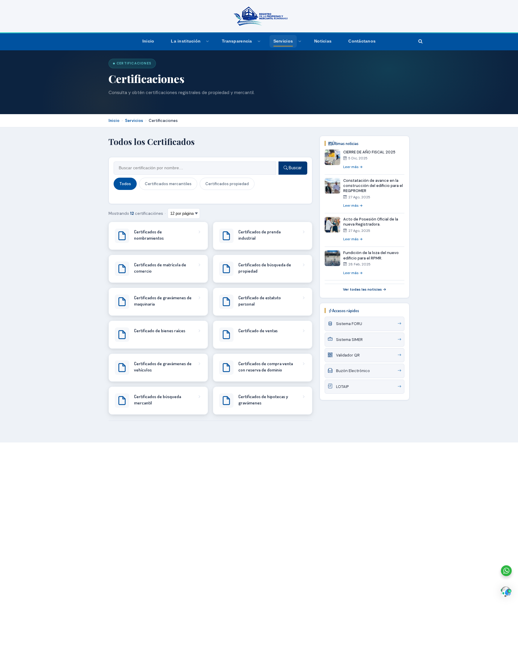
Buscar (295, 167)
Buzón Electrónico (353, 371)
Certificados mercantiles (168, 183)
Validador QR (348, 355)
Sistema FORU (349, 324)
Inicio (148, 41)
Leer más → (353, 167)
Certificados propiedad (227, 183)
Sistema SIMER (349, 339)
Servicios (134, 120)
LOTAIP (342, 386)
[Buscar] (420, 41)
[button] (207, 41)
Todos (125, 183)
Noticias (323, 41)
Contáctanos (362, 41)
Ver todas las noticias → (364, 289)
